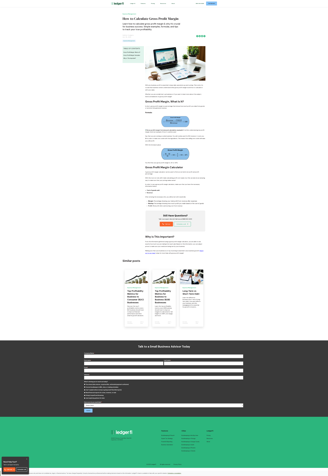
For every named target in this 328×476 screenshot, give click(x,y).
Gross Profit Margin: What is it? (131, 52)
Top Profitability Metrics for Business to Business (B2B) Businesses (163, 297)
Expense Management (129, 40)
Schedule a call (181, 224)
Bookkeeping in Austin (188, 444)
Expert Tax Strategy (167, 438)
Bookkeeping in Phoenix (188, 447)
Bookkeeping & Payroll (167, 435)
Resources (210, 438)
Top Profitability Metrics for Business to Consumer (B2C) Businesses (135, 297)
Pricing (208, 435)
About (208, 441)
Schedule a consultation (174, 473)
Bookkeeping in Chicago (189, 438)
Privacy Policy (178, 464)
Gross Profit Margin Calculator (131, 55)
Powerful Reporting (166, 441)
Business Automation (167, 444)
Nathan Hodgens (128, 35)
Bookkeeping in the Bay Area (190, 435)
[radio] (163, 384)
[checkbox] (163, 391)
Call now (9, 469)
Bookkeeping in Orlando (188, 451)
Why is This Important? (129, 58)
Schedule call (21, 469)
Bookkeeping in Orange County (190, 441)
